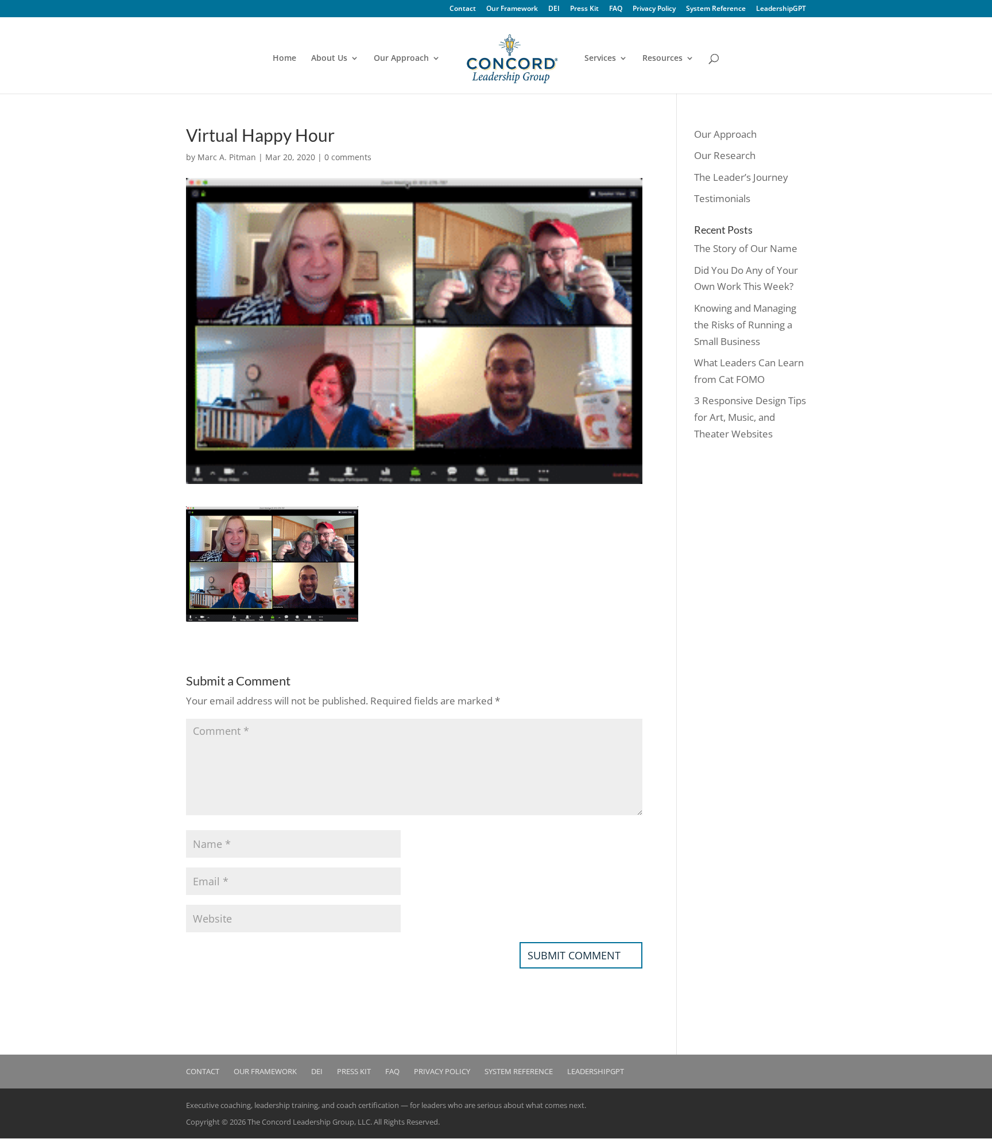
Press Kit (584, 9)
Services (600, 58)
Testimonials (722, 198)
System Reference (716, 9)
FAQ (615, 9)
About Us (329, 58)
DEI (554, 9)
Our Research (724, 155)
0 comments (347, 157)
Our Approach (401, 58)
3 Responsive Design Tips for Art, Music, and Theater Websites (750, 417)
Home (284, 58)
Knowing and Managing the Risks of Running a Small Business (745, 324)
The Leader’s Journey (741, 177)
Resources (662, 58)
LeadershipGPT (781, 9)
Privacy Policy (654, 9)
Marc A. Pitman (226, 157)
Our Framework (512, 9)
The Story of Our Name (745, 248)
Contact (463, 9)
